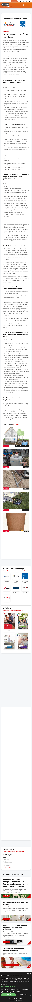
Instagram (23, 1)
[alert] (16, 987)
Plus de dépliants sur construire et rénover (13, 610)
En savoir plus (4, 984)
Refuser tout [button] (23, 994)
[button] (16, 986)
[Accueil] (6, 5)
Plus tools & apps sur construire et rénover (13, 851)
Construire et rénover (11, 14)
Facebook (20, 1)
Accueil (4, 14)
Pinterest (29, 1)
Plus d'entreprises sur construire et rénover (13, 570)
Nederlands (14, 1)
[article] (9, 25)
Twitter (26, 1)
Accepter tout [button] (8, 994)
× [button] (30, 973)
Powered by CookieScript (16, 1000)
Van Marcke (16, 424)
